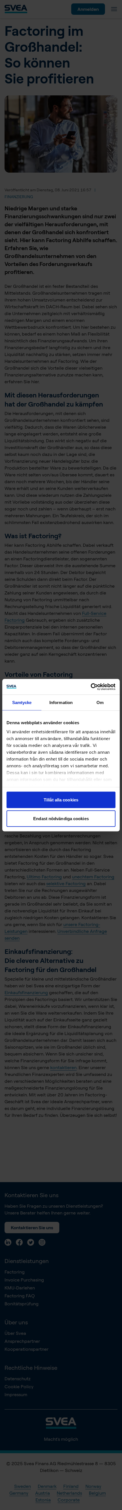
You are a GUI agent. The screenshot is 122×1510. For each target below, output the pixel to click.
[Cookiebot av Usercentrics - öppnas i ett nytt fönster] (90, 686)
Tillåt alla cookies (61, 799)
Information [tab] (61, 702)
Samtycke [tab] (22, 702)
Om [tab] (100, 702)
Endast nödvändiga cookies (61, 818)
